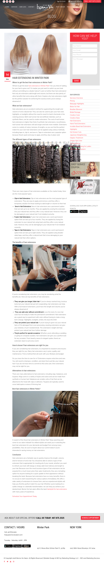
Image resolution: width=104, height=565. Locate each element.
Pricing (72, 101)
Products (70, 7)
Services (14, 7)
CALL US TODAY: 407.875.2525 (50, 518)
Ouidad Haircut (75, 143)
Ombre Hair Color (76, 141)
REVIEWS (62, 1)
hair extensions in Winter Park (38, 86)
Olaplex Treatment (76, 138)
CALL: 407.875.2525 (92, 1)
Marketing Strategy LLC (70, 558)
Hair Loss (23, 7)
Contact (31, 7)
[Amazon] (26, 546)
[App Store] (83, 211)
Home (7, 7)
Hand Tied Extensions (77, 123)
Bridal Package (75, 112)
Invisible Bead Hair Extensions (80, 126)
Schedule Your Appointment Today (24, 496)
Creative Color (75, 115)
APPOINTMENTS (76, 1)
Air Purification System (78, 149)
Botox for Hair (75, 106)
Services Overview (76, 98)
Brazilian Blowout (76, 109)
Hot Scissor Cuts (75, 132)
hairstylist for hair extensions (57, 489)
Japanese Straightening (78, 135)
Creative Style (75, 118)
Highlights (73, 129)
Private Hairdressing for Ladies (80, 146)
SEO (57, 558)
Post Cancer (60, 7)
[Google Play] (74, 211)
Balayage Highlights (77, 104)
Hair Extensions (75, 121)
